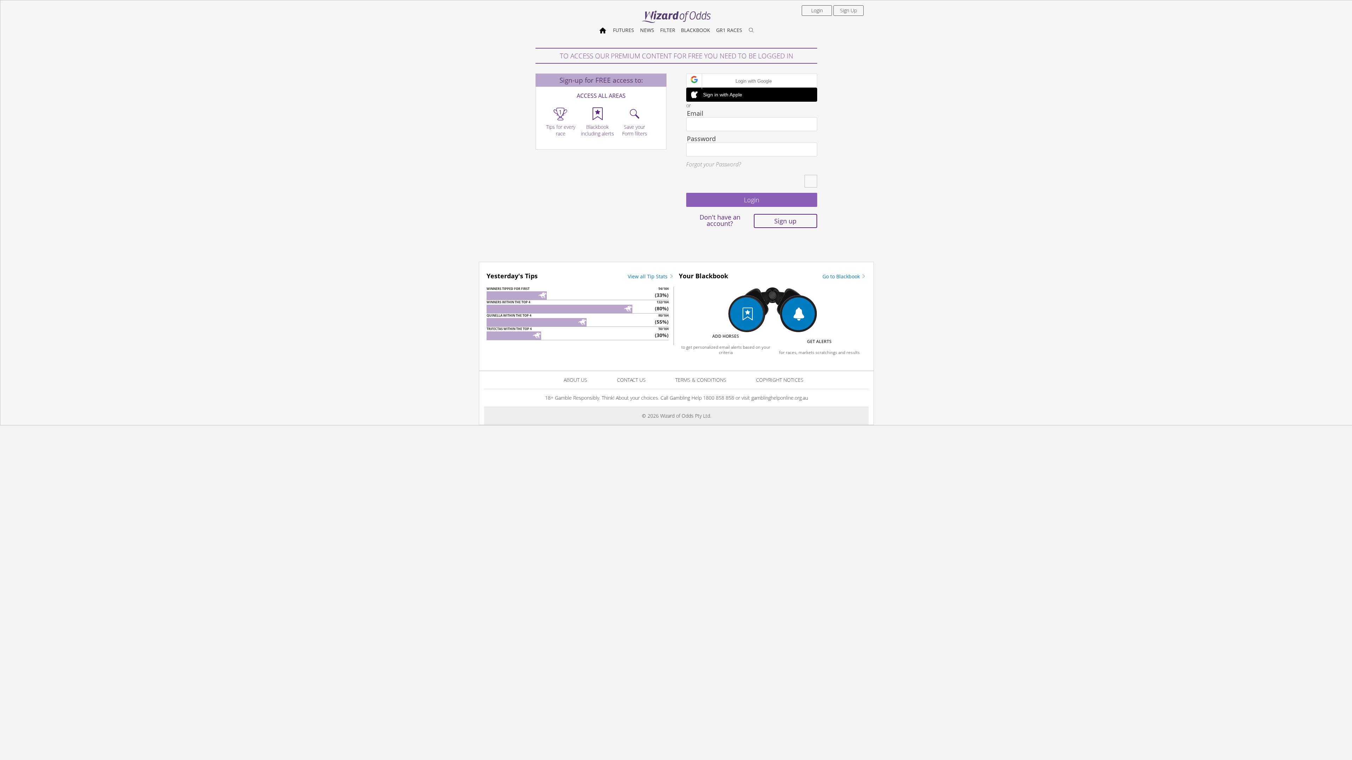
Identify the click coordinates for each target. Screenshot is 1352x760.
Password (701, 138)
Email (695, 113)
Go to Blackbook (841, 276)
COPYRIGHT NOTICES (779, 379)
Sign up (785, 221)
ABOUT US (575, 379)
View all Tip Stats (648, 276)
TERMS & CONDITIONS (700, 379)
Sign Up (848, 10)
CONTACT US (631, 379)
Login (817, 10)
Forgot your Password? (713, 164)
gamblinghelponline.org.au (779, 397)
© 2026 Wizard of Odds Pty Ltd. (676, 415)
